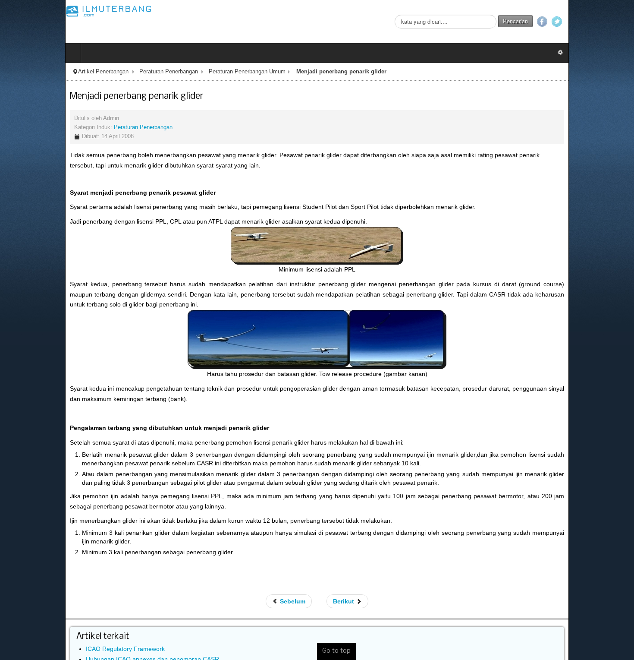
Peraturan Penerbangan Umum (182, 72)
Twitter (621, 21)
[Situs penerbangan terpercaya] (44, 11)
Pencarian (580, 21)
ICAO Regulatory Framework (60, 619)
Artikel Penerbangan (38, 72)
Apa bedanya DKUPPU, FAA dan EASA (74, 640)
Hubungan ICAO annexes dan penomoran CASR (87, 629)
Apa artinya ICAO (45, 650)
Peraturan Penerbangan (104, 72)
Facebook (607, 21)
